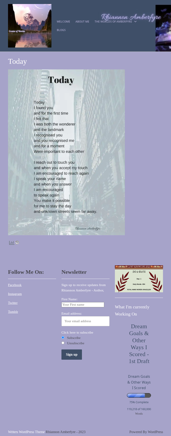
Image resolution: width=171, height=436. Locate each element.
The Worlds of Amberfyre (113, 21)
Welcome (63, 21)
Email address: (71, 313)
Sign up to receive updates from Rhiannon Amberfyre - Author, (83, 287)
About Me (82, 21)
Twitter (13, 303)
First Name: (69, 299)
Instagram (15, 294)
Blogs (61, 30)
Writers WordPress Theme (26, 432)
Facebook (15, 285)
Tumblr (13, 312)
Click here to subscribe (77, 332)
